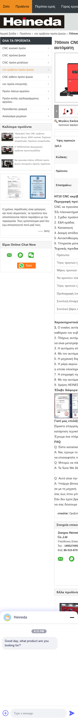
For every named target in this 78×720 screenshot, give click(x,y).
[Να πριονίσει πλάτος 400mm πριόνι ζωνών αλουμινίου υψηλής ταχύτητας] (7, 163)
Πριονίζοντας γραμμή (14, 109)
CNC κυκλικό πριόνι (14, 48)
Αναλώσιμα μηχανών (14, 116)
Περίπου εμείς (45, 6)
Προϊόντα (22, 6)
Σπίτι (6, 6)
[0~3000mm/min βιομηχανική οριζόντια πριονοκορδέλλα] (7, 150)
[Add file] (6, 713)
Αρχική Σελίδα (8, 33)
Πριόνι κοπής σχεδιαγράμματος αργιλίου (20, 100)
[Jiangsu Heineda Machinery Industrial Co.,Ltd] (32, 21)
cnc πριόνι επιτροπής (14, 84)
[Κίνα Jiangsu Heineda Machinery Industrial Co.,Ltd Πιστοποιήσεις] (14, 186)
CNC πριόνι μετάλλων (15, 62)
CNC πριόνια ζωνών (14, 55)
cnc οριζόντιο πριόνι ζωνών (50, 33)
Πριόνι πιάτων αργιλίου (15, 91)
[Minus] (72, 617)
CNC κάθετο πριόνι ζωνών (17, 76)
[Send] (71, 713)
